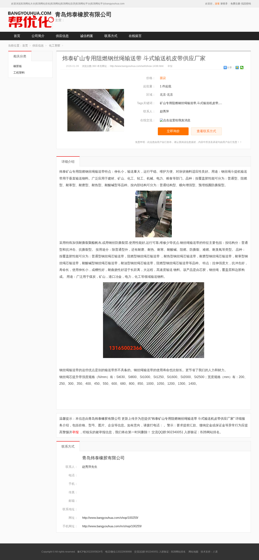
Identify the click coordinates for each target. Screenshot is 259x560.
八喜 (215, 551)
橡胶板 (17, 66)
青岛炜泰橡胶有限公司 (105, 418)
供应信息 (62, 36)
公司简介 (38, 36)
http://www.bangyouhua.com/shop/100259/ (110, 517)
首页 (17, 36)
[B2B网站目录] (31, 20)
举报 (170, 66)
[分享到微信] (242, 67)
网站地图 (193, 551)
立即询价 (173, 131)
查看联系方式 (206, 131)
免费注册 (235, 3)
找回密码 (246, 3)
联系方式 (110, 36)
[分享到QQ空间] (237, 67)
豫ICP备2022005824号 (90, 551)
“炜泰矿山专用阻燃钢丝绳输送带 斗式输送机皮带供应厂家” (193, 418)
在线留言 (135, 36)
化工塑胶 (54, 45)
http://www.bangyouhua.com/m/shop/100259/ (112, 526)
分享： (230, 67)
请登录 (224, 3)
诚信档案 (86, 36)
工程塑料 (19, 72)
